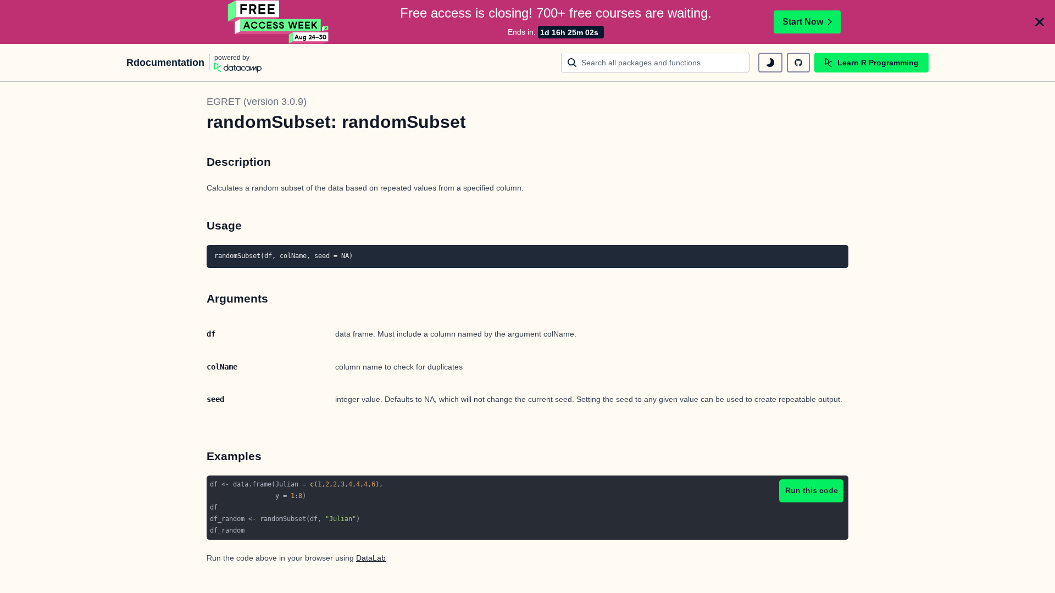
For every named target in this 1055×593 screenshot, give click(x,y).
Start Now (802, 21)
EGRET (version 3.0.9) (257, 101)
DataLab (371, 557)
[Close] (1040, 22)
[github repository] (798, 62)
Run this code (811, 490)
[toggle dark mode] (770, 62)
